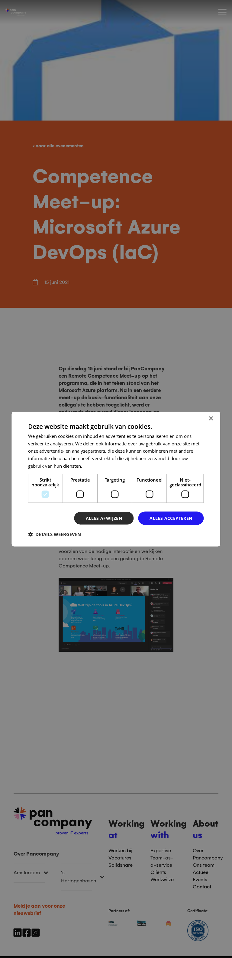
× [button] (210, 418)
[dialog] (115, 479)
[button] (54, 534)
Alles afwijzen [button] (104, 518)
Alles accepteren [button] (171, 518)
